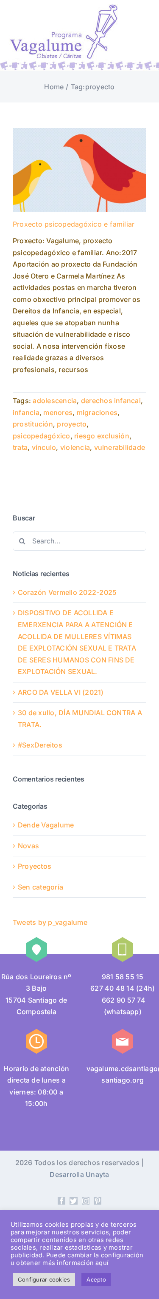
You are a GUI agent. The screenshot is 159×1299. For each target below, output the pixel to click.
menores (58, 412)
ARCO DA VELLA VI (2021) (61, 692)
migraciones (97, 412)
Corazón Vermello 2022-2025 (67, 592)
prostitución (33, 424)
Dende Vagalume (46, 825)
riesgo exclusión (101, 436)
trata (20, 447)
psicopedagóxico (41, 436)
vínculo (44, 447)
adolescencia (55, 400)
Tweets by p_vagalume (50, 922)
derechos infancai (111, 400)
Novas (28, 845)
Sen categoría (40, 887)
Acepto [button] (96, 1279)
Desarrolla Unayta (79, 1174)
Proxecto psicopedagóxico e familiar (73, 224)
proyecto (71, 424)
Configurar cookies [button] (44, 1279)
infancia (26, 412)
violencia (75, 447)
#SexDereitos (40, 745)
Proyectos (34, 866)
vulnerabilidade (119, 447)
